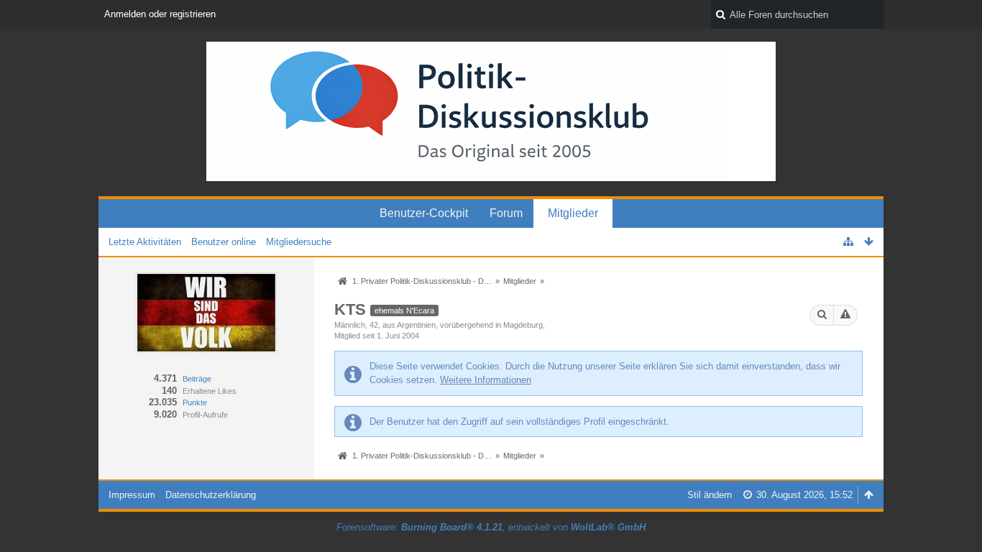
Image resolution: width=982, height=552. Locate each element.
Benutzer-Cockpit (424, 213)
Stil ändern (709, 494)
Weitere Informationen (485, 379)
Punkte (195, 402)
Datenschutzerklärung (210, 494)
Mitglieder (573, 213)
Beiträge (197, 378)
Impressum (132, 494)
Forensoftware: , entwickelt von (491, 527)
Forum (506, 213)
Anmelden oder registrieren (160, 14)
